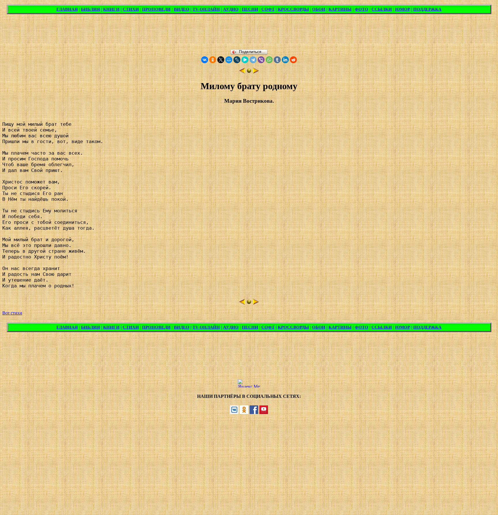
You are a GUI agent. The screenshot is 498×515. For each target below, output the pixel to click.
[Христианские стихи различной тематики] (249, 72)
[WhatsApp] (269, 59)
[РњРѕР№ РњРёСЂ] (228, 59)
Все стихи (12, 312)
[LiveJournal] (236, 59)
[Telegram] (253, 59)
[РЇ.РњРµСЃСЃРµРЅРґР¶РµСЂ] (245, 59)
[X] (220, 59)
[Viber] (261, 59)
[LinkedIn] (285, 59)
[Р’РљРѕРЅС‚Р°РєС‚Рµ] (204, 59)
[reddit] (293, 59)
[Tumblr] (277, 59)
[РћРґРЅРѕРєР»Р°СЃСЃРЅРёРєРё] (212, 59)
